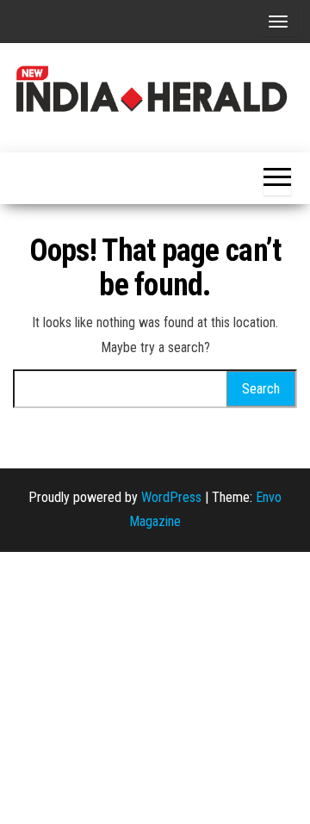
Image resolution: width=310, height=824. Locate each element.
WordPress (171, 497)
